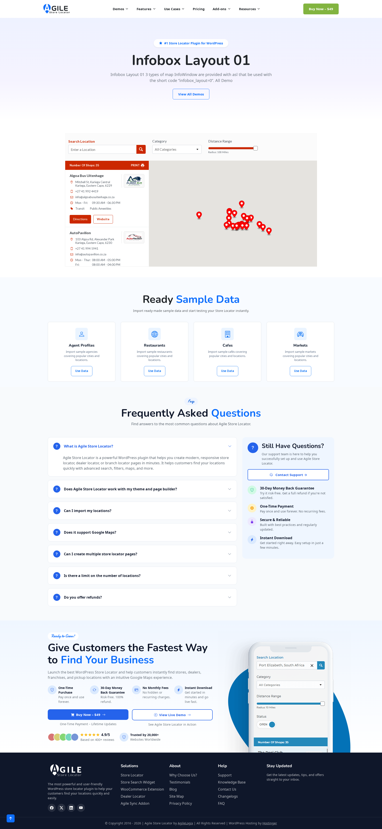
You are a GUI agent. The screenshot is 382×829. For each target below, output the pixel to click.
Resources (247, 9)
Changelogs (228, 796)
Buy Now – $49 (321, 9)
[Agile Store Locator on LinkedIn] (71, 808)
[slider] (255, 148)
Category (159, 141)
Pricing (199, 9)
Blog (173, 789)
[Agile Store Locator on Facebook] (52, 808)
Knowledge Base (232, 782)
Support (225, 775)
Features (144, 9)
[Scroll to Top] (11, 818)
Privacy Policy (180, 803)
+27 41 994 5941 (86, 248)
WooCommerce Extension (142, 789)
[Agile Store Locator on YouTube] (81, 808)
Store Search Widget (138, 782)
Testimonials (179, 782)
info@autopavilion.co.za (90, 254)
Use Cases (172, 9)
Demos (118, 9)
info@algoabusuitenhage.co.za (95, 197)
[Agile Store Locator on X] (61, 808)
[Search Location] (141, 149)
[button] (233, 227)
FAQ (221, 803)
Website (103, 219)
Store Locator (132, 775)
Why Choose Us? (183, 775)
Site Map (176, 796)
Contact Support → (291, 474)
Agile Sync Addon (135, 803)
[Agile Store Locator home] (56, 9)
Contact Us (227, 789)
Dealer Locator (133, 796)
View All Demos (191, 94)
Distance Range (220, 141)
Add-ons (219, 9)
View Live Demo (172, 715)
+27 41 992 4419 (86, 191)
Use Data (81, 371)
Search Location (81, 141)
